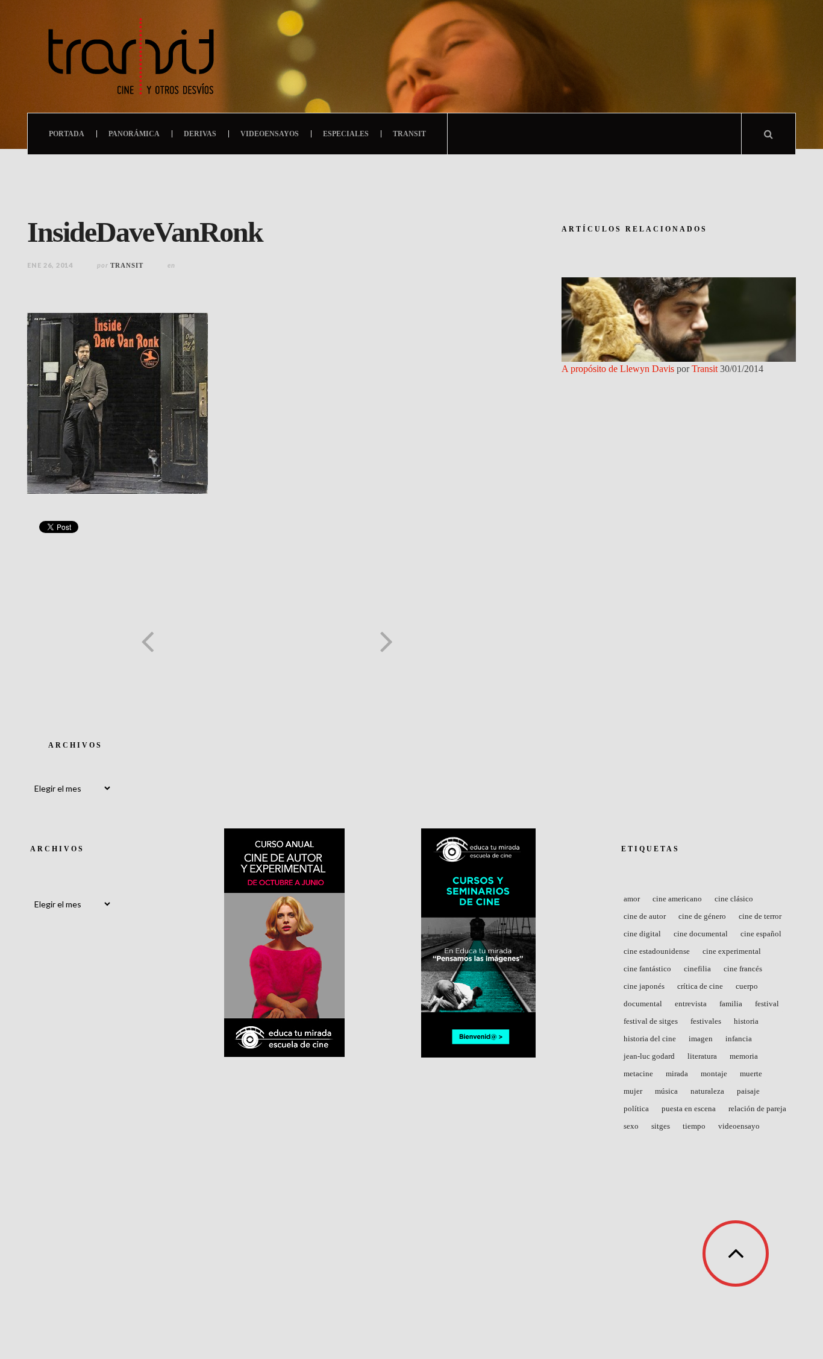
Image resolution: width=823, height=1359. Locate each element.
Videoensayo (739, 1125)
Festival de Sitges (651, 1021)
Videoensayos (269, 134)
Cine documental (701, 933)
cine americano (677, 898)
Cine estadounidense (657, 951)
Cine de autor (645, 916)
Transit (409, 134)
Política (636, 1108)
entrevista (691, 1003)
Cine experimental (732, 951)
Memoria (744, 1056)
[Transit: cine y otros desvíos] (131, 56)
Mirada (677, 1073)
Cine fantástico (647, 968)
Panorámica (134, 134)
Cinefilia (697, 968)
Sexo (631, 1125)
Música (666, 1091)
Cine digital (642, 933)
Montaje (714, 1073)
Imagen (701, 1038)
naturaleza (707, 1091)
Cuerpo (747, 986)
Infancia (738, 1038)
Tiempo (694, 1125)
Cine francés (743, 968)
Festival (767, 1003)
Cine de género (702, 916)
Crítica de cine (700, 986)
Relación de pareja (757, 1108)
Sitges (660, 1125)
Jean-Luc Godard (649, 1056)
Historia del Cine (650, 1038)
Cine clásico (734, 898)
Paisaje (748, 1091)
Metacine (638, 1073)
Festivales (705, 1021)
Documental (643, 1003)
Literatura (702, 1056)
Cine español (760, 933)
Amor (632, 898)
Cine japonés (644, 986)
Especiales (346, 134)
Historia (746, 1021)
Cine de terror (760, 916)
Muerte (751, 1073)
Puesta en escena (689, 1108)
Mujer (633, 1091)
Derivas (200, 134)
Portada (66, 134)
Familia (730, 1003)
